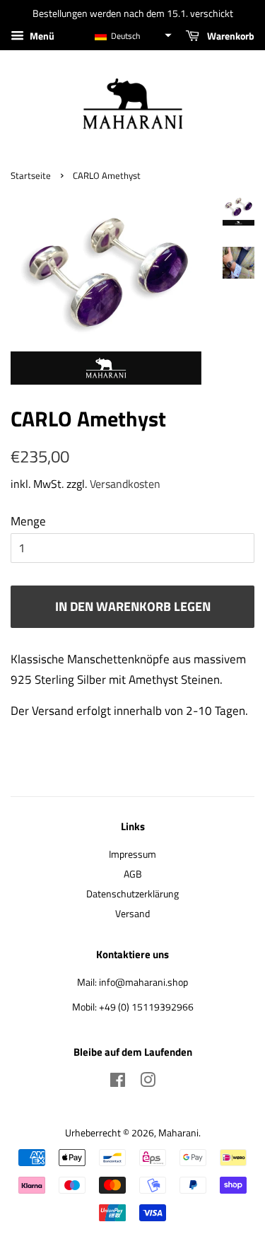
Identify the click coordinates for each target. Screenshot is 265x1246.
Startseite (31, 175)
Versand (132, 913)
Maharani (178, 1133)
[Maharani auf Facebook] (118, 1082)
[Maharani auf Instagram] (147, 1082)
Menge (28, 521)
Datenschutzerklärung (132, 894)
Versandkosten (125, 483)
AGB (133, 874)
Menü (41, 35)
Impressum (132, 854)
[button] (132, 35)
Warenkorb (229, 35)
